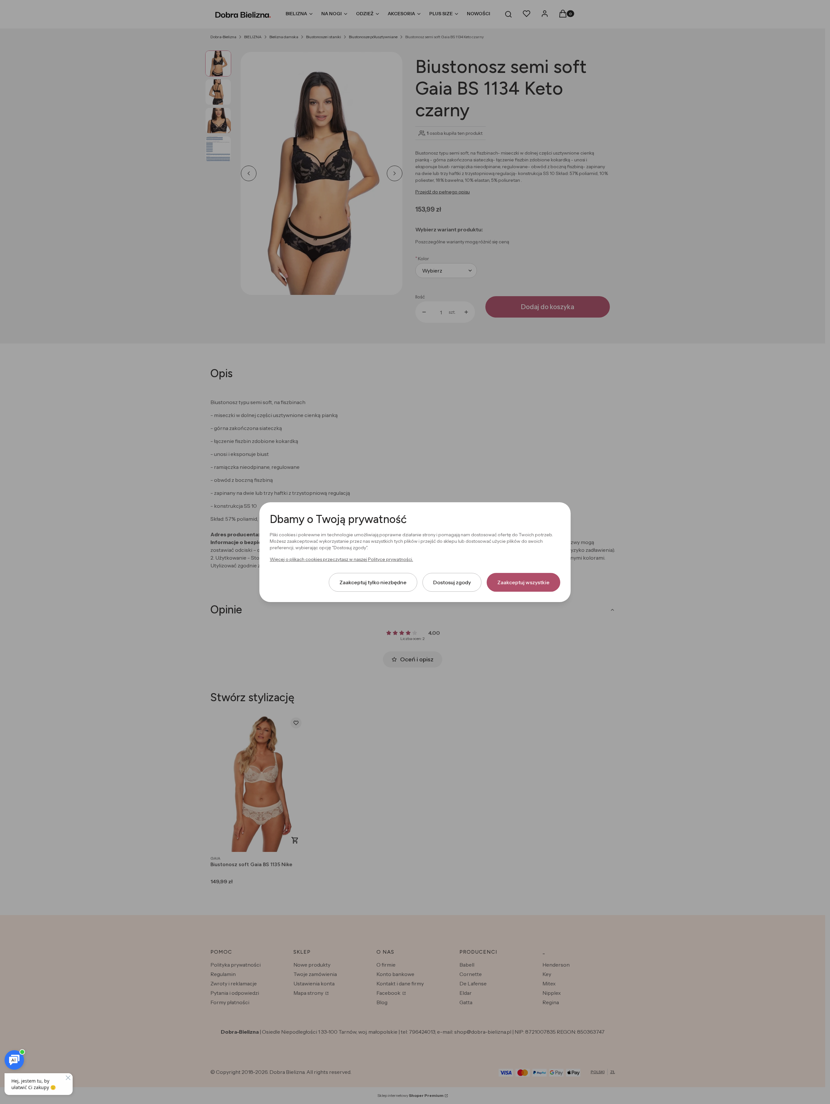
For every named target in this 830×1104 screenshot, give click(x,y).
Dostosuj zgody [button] (452, 582)
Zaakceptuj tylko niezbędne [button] (373, 582)
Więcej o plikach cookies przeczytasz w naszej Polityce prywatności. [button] (341, 559)
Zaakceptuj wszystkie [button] (523, 582)
